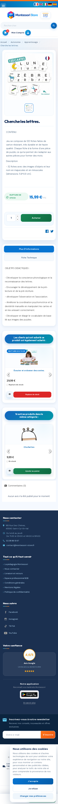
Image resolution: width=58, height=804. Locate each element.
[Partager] (47, 231)
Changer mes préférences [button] (33, 796)
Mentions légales (12, 587)
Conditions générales (15, 583)
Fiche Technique (29, 257)
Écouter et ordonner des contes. (29, 370)
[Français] (36, 4)
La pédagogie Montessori (16, 564)
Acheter (36, 218)
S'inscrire (48, 734)
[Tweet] (52, 231)
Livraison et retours (14, 573)
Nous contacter (12, 569)
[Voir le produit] (10, 395)
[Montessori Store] (22, 15)
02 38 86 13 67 (12, 540)
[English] (41, 4)
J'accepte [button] (33, 781)
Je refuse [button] (33, 788)
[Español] (55, 4)
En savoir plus (29, 703)
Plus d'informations (29, 249)
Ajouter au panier (32, 471)
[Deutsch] (50, 4)
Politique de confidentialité (17, 592)
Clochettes (29, 447)
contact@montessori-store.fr (20, 545)
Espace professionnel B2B (16, 578)
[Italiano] (45, 4)
